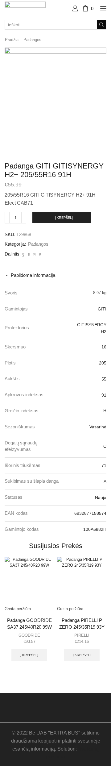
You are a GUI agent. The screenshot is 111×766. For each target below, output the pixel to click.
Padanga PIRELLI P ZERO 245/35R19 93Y (82, 624)
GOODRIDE (29, 635)
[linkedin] (34, 254)
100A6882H (94, 529)
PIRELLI (81, 635)
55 (103, 379)
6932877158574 (90, 513)
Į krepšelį (64, 217)
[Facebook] (23, 254)
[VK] (28, 254)
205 (102, 362)
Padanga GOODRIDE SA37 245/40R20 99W (29, 624)
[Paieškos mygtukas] (101, 24)
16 (103, 346)
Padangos (32, 39)
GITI (102, 308)
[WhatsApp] (39, 254)
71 (103, 465)
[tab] (33, 275)
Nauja (100, 497)
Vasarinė (97, 426)
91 (103, 395)
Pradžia (11, 39)
